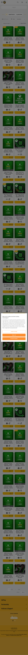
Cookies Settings (14, 331)
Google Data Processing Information (11, 327)
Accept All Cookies (14, 338)
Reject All (14, 335)
